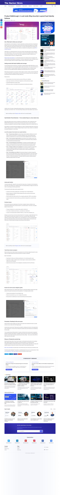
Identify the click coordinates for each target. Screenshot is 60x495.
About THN (5, 447)
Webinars (18, 447)
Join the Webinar (35, 369)
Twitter (12, 351)
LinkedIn (16, 351)
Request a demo (18, 113)
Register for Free (9, 369)
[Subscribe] (41, 431)
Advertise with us (6, 448)
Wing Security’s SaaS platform (9, 57)
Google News (9, 351)
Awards (18, 448)
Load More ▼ (43, 78)
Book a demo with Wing (8, 347)
